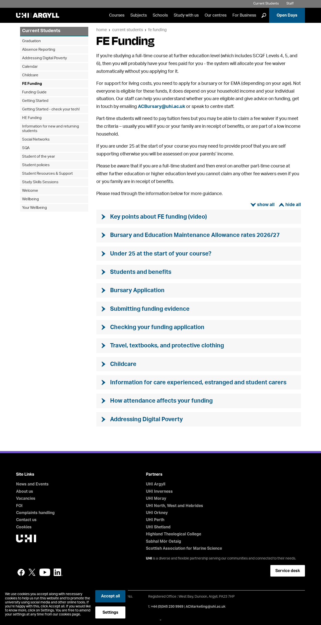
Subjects (138, 15)
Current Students (266, 3)
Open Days (287, 15)
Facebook (21, 572)
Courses (116, 15)
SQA (26, 148)
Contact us (26, 520)
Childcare (30, 75)
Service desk (287, 571)
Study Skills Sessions (40, 182)
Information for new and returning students (50, 128)
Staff (290, 3)
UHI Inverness (159, 491)
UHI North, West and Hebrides (174, 506)
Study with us (186, 15)
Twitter (32, 572)
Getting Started (35, 101)
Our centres (215, 15)
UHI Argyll (155, 484)
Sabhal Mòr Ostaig (163, 541)
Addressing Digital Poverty (44, 58)
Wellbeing (30, 199)
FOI (19, 506)
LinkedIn (58, 572)
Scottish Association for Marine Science (184, 548)
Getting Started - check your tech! (50, 109)
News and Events (32, 484)
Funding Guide (34, 92)
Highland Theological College (173, 534)
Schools (160, 15)
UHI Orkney (157, 513)
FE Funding (157, 30)
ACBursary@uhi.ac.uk (161, 106)
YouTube (44, 572)
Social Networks (36, 139)
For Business (244, 15)
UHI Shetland (158, 527)
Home (101, 30)
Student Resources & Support (47, 173)
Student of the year (38, 156)
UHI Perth (155, 520)
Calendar (30, 67)
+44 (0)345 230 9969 (167, 606)
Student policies (36, 165)
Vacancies (25, 498)
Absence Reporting (38, 49)
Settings (110, 612)
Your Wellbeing (34, 208)
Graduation (31, 41)
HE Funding (32, 118)
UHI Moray (156, 498)
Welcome (30, 191)
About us (24, 491)
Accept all (110, 596)
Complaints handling (35, 513)
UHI (149, 558)
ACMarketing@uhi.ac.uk (205, 606)
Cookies (24, 527)
